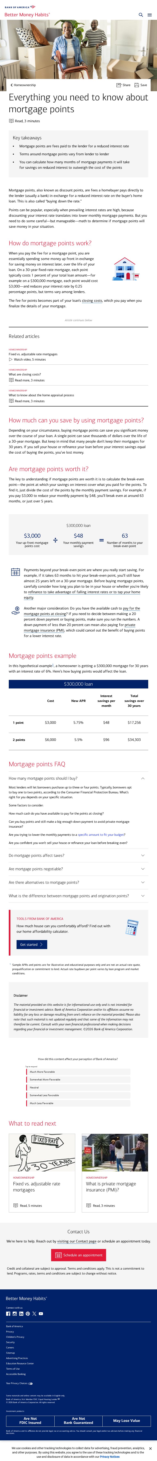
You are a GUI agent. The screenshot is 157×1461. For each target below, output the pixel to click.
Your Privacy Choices (16, 1383)
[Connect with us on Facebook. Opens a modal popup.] (8, 1314)
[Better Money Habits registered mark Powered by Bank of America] (78, 1299)
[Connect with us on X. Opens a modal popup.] (34, 1314)
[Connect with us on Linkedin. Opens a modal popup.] (21, 1314)
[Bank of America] (20, 7)
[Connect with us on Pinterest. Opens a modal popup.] (28, 1314)
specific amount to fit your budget (101, 835)
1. (10, 964)
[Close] (150, 1448)
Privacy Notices (110, 1456)
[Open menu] (148, 15)
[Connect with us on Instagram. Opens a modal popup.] (15, 1314)
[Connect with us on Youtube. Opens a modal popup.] (41, 1314)
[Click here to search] (141, 15)
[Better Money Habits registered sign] (27, 15)
